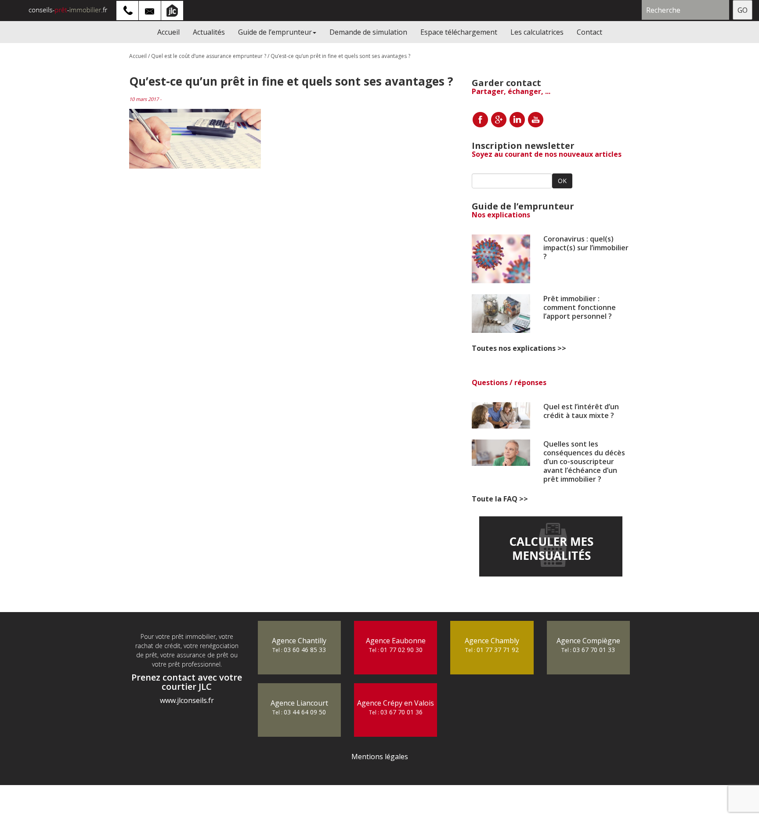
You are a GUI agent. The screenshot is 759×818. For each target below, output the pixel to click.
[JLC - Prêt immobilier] (172, 9)
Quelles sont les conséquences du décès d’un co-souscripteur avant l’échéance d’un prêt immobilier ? (584, 461)
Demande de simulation (368, 32)
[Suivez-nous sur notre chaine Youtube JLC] (517, 118)
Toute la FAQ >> (500, 499)
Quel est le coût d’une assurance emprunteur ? (208, 56)
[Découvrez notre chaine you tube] (535, 118)
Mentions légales (379, 756)
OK (562, 181)
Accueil (168, 32)
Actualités (209, 32)
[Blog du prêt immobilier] (61, 9)
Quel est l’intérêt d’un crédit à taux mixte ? (581, 411)
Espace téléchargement (458, 32)
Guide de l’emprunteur (275, 32)
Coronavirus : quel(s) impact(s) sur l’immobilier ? (586, 247)
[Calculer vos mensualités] (551, 546)
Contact (589, 32)
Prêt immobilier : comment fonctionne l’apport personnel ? (579, 307)
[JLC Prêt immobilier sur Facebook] (480, 118)
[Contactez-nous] (150, 9)
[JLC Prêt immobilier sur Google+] (498, 118)
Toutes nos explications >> (519, 348)
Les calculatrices (537, 32)
